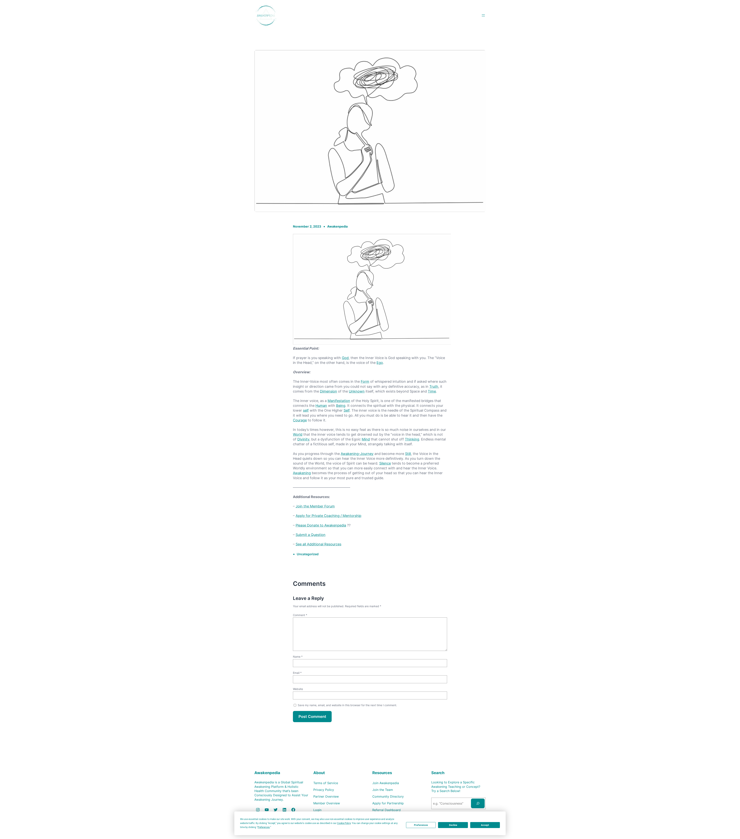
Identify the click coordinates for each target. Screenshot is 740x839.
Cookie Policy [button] (344, 823)
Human (321, 406)
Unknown (357, 391)
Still (408, 454)
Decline (453, 825)
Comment (300, 615)
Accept (485, 825)
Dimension (328, 391)
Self (347, 410)
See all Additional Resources (318, 544)
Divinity (303, 439)
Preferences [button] (264, 827)
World (297, 434)
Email (297, 672)
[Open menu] (483, 15)
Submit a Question (310, 535)
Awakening (302, 473)
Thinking (412, 439)
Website (298, 689)
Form (365, 381)
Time (432, 391)
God (345, 358)
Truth (433, 386)
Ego (380, 363)
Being (340, 406)
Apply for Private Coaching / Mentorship (328, 516)
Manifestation (339, 401)
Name (298, 656)
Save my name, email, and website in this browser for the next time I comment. (347, 705)
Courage (300, 420)
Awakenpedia (337, 226)
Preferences (421, 825)
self (306, 410)
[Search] (478, 803)
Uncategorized (308, 554)
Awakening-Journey (357, 454)
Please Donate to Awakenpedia (321, 525)
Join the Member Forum (315, 506)
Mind (366, 439)
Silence (385, 463)
